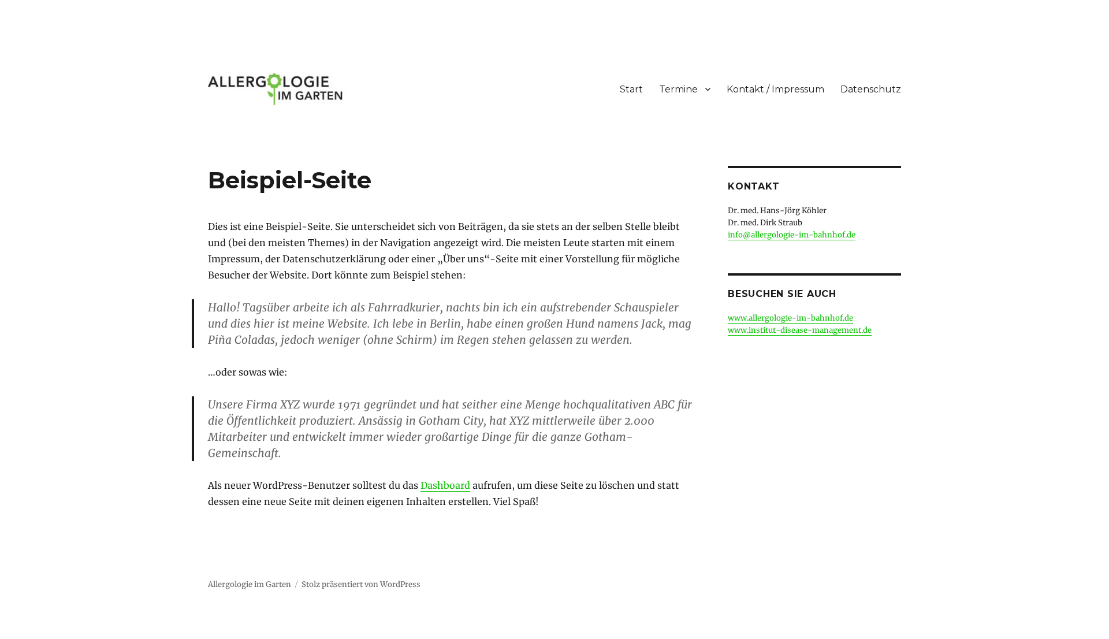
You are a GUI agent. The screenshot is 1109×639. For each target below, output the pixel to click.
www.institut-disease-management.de (800, 330)
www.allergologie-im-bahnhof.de (790, 318)
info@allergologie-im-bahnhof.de (791, 235)
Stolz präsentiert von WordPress (361, 584)
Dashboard (445, 485)
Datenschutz (870, 89)
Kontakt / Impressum (775, 89)
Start (631, 89)
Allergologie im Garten (249, 584)
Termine (678, 89)
